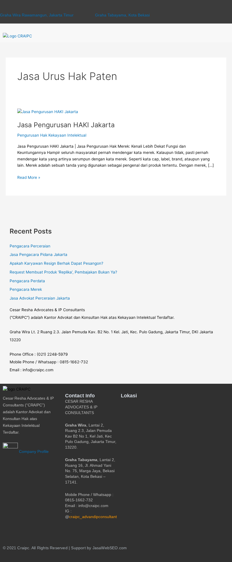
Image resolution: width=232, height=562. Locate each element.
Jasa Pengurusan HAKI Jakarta (66, 125)
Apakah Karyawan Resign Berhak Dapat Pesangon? (56, 263)
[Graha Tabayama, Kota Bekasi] (97, 8)
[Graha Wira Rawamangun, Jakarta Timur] (2, 8)
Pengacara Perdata (27, 281)
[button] (220, 36)
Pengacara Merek (26, 289)
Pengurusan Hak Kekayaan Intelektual (51, 135)
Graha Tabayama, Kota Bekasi (122, 15)
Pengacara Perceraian (30, 246)
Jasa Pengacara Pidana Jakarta (38, 254)
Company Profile (33, 451)
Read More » (28, 177)
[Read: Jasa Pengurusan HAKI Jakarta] (47, 111)
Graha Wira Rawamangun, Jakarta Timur (37, 15)
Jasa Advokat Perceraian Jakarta (40, 298)
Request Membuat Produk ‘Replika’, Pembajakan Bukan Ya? (63, 272)
